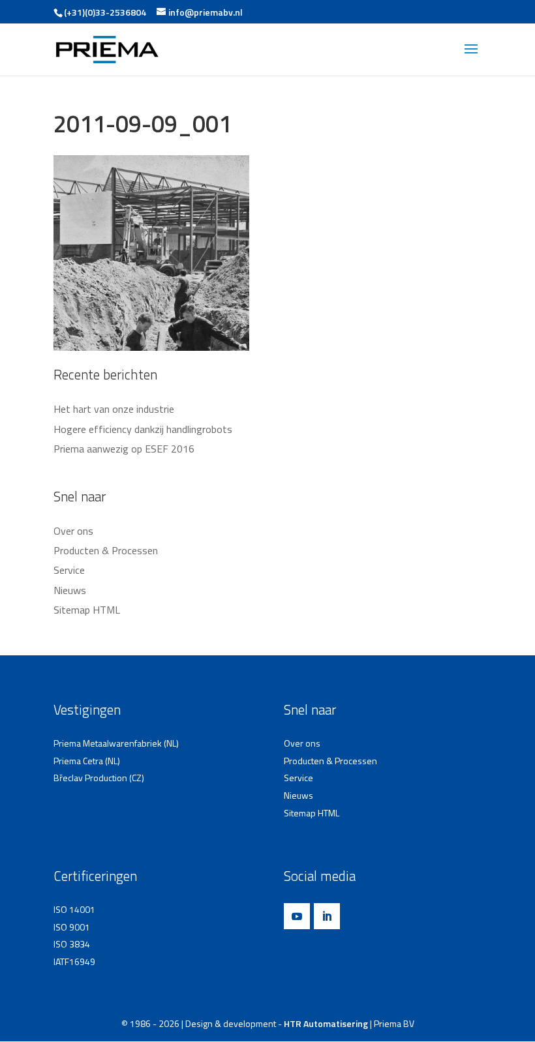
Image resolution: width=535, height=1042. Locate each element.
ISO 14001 (74, 909)
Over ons (73, 531)
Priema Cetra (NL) (87, 760)
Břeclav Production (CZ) (99, 777)
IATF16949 (74, 961)
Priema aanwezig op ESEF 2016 (124, 448)
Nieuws (70, 590)
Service (69, 570)
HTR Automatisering (326, 1023)
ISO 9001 (72, 927)
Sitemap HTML (87, 610)
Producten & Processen (106, 550)
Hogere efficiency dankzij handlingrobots (143, 429)
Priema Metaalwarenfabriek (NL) (116, 743)
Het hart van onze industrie (114, 409)
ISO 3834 (72, 944)
